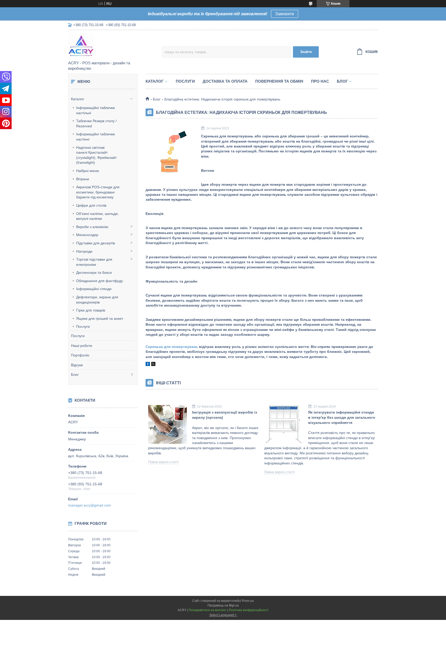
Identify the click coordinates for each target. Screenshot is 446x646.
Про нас (320, 81)
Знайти (306, 52)
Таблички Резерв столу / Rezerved (96, 123)
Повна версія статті (163, 462)
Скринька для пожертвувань (172, 347)
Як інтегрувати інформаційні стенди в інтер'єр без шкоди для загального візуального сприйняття (341, 417)
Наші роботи (81, 346)
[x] (153, 365)
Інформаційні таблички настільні (95, 110)
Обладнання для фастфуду (99, 281)
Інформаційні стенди (94, 289)
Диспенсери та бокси (94, 272)
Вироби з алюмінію (92, 227)
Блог (75, 374)
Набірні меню (87, 171)
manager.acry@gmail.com (89, 505)
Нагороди (84, 251)
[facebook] (148, 365)
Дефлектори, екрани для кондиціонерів (97, 299)
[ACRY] (113, 46)
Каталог (77, 99)
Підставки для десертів (95, 243)
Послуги (83, 326)
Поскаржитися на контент (208, 610)
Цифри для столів (91, 205)
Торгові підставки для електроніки (94, 262)
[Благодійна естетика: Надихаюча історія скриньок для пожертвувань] (171, 152)
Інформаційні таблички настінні (95, 136)
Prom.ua (248, 601)
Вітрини (82, 179)
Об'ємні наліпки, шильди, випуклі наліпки (97, 216)
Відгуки (77, 365)
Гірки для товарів (90, 310)
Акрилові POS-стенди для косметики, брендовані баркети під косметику (98, 192)
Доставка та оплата (225, 81)
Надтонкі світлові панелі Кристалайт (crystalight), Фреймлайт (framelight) (96, 155)
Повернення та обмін (279, 81)
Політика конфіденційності (248, 610)
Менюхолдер (87, 235)
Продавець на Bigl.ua (223, 605)
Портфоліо (80, 355)
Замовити (284, 14)
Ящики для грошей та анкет (99, 318)
